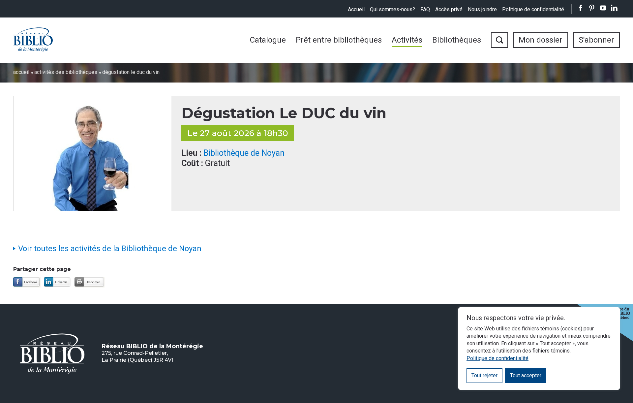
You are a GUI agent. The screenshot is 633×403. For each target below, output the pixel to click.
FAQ (425, 9)
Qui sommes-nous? (392, 9)
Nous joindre (482, 9)
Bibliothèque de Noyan (244, 153)
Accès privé (449, 9)
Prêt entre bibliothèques (339, 40)
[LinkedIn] (57, 282)
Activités (407, 40)
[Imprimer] (90, 282)
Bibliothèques (456, 40)
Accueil (356, 9)
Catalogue (268, 40)
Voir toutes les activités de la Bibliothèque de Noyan (109, 248)
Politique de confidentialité (533, 9)
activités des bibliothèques (65, 72)
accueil (21, 72)
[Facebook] (27, 282)
